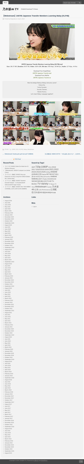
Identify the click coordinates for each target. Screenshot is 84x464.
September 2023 (9, 261)
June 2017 (8, 408)
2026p (48, 172)
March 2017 (8, 414)
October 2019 (8, 357)
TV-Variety (42, 183)
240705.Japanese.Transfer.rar (42, 77)
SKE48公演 (41, 181)
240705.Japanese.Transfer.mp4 (42, 73)
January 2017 (8, 418)
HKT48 (48, 174)
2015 (50, 167)
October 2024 (8, 245)
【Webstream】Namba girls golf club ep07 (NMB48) (18, 154)
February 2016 (9, 441)
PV (42, 179)
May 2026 (7, 207)
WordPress (44, 460)
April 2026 (8, 209)
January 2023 (8, 278)
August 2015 (8, 453)
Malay (25, 149)
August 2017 (8, 404)
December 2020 (9, 329)
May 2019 (7, 367)
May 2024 (7, 255)
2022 (56, 169)
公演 (36, 189)
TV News (51, 184)
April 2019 (8, 369)
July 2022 (7, 290)
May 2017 (7, 410)
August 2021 (8, 312)
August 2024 (8, 249)
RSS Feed (18, 159)
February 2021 (9, 325)
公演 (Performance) (44, 190)
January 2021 (8, 327)
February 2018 (9, 392)
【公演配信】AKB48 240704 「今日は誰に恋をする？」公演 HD (62, 154)
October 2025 (8, 221)
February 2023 (9, 276)
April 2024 (8, 257)
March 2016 (8, 439)
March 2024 (8, 259)
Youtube (49, 187)
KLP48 (21, 149)
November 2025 (9, 219)
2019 (42, 169)
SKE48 (34, 181)
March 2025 (8, 235)
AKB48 (53, 172)
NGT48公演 (41, 176)
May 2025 (7, 231)
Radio (45, 179)
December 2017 (9, 396)
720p (38, 166)
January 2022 (8, 302)
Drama (43, 174)
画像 (54, 192)
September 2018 (9, 378)
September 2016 (9, 426)
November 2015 (9, 447)
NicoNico (47, 176)
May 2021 (7, 318)
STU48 (7, 149)
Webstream (30, 149)
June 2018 (8, 384)
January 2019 (8, 375)
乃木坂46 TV (11, 9)
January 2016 (8, 443)
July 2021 (7, 314)
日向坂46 (38, 192)
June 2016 (8, 432)
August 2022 (8, 288)
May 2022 (7, 294)
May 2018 (7, 386)
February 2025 (9, 237)
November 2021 (9, 306)
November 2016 (9, 422)
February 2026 (9, 213)
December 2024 (9, 241)
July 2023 (7, 266)
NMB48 (54, 176)
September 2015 (9, 451)
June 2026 (8, 204)
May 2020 (7, 343)
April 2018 (8, 388)
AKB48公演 (36, 174)
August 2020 (8, 337)
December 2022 (9, 280)
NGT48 (35, 176)
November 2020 (9, 331)
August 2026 (8, 200)
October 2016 (8, 424)
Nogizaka (13, 19)
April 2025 (8, 233)
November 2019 (9, 355)
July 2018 (7, 382)
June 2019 (8, 365)
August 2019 (8, 361)
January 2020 (8, 351)
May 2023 (7, 270)
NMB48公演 (36, 179)
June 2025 (8, 229)
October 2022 (8, 284)
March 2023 (8, 274)
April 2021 (8, 321)
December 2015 (9, 445)
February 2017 (9, 416)
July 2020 (7, 339)
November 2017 (9, 398)
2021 (51, 169)
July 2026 (7, 202)
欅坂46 (50, 192)
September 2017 (9, 402)
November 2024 (9, 243)
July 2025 (7, 227)
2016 (54, 167)
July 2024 (7, 251)
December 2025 (9, 217)
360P (33, 167)
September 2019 (9, 359)
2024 (17, 149)
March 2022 (8, 298)
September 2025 (9, 223)
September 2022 (9, 286)
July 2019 (7, 363)
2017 (34, 169)
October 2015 (8, 449)
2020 (47, 169)
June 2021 (8, 316)
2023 (34, 172)
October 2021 (8, 308)
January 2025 (8, 239)
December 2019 (9, 353)
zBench (36, 460)
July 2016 (7, 430)
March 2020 (8, 347)
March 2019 (8, 371)
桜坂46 (45, 192)
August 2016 (8, 428)
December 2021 (9, 304)
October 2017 (8, 400)
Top (81, 461)
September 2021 (9, 310)
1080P (13, 149)
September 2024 (9, 247)
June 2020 (8, 341)
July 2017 (7, 406)
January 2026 (8, 215)
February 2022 (9, 300)
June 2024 (8, 253)
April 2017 (8, 412)
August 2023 (8, 264)
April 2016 (8, 437)
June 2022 (8, 292)
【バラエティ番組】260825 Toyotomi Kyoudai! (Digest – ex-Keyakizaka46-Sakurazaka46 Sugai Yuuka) (15, 182)
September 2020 (9, 335)
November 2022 (9, 282)
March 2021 (8, 323)
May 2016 (7, 435)
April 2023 (8, 272)
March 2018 (8, 390)
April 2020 (8, 345)
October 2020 (8, 333)
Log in (35, 206)
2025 (43, 172)
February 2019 (9, 373)
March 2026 (8, 211)
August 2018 (8, 380)
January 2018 (8, 394)
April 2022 (8, 296)
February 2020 (9, 349)
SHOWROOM (51, 179)
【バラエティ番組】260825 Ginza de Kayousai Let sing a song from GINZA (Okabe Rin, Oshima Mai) (17, 176)
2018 (38, 169)
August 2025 (8, 225)
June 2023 (8, 268)
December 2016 (9, 420)
